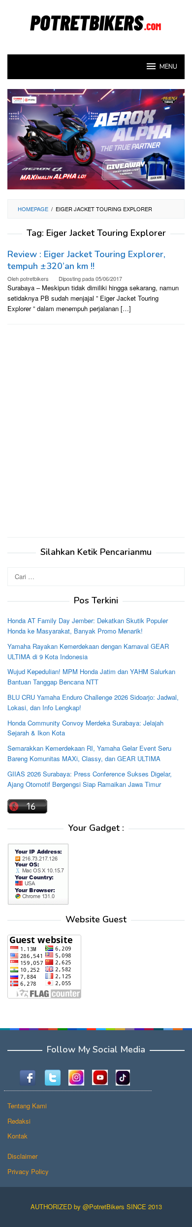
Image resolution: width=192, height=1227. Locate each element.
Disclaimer (22, 1156)
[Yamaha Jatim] (96, 138)
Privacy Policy (28, 1171)
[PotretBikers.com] (96, 21)
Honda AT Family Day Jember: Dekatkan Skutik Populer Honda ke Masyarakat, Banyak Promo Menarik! (87, 626)
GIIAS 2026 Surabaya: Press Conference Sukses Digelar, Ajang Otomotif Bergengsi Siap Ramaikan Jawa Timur (89, 779)
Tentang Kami (27, 1105)
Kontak (17, 1135)
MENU (168, 66)
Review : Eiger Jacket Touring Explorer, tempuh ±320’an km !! (86, 260)
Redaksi (19, 1121)
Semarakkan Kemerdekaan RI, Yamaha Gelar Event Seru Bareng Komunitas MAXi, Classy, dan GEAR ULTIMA (89, 753)
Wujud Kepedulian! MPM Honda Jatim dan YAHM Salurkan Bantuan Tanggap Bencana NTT (91, 676)
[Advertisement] (96, 430)
